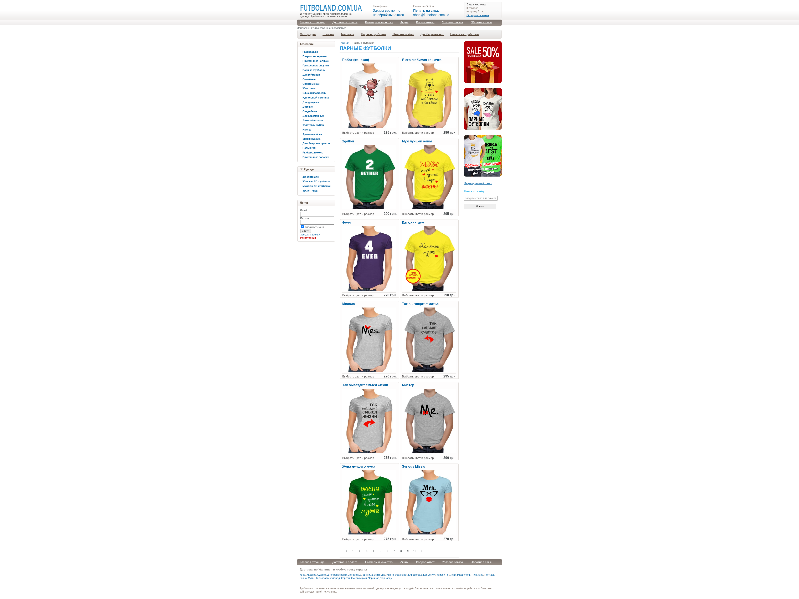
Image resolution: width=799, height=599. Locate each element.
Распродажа (310, 51)
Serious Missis (413, 466)
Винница (367, 574)
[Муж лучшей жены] (429, 208)
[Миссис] (369, 371)
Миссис (348, 304)
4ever (346, 222)
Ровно (303, 578)
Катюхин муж (413, 222)
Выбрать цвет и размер (358, 132)
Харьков (311, 574)
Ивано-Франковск (396, 574)
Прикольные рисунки (316, 65)
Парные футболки (373, 34)
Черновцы (386, 578)
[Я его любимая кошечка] (429, 127)
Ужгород (335, 578)
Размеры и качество (379, 22)
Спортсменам (311, 83)
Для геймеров (311, 74)
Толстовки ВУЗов (313, 125)
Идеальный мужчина (316, 97)
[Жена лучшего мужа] (369, 533)
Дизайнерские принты (316, 143)
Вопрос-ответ (425, 22)
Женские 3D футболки (316, 181)
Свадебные (310, 111)
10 (414, 551)
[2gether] (369, 208)
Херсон (345, 578)
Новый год (309, 148)
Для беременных (432, 34)
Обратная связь (481, 22)
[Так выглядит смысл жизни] (369, 452)
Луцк (453, 574)
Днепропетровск (337, 574)
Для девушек (311, 102)
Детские (308, 106)
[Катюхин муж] (429, 289)
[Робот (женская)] (369, 127)
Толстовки (347, 34)
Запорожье (354, 574)
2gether (348, 141)
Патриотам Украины (315, 56)
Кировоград (415, 574)
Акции (404, 22)
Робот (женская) (355, 60)
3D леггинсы (310, 190)
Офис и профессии (314, 93)
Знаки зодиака (311, 138)
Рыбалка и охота (313, 152)
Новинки (328, 34)
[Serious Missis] (429, 533)
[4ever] (369, 289)
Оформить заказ (477, 15)
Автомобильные (313, 120)
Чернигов (373, 578)
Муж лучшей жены (417, 141)
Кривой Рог (443, 574)
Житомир (379, 574)
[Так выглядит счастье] (429, 371)
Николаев (477, 574)
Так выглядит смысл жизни (365, 385)
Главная (344, 42)
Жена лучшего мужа (358, 466)
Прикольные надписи (316, 61)
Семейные (309, 79)
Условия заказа (452, 22)
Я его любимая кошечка (422, 60)
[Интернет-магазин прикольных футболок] (331, 8)
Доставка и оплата (344, 22)
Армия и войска (312, 134)
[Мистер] (429, 452)
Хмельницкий (359, 578)
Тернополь (322, 578)
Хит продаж (308, 34)
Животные (309, 88)
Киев (302, 574)
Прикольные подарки (316, 157)
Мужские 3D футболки (316, 186)
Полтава (489, 574)
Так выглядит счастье (420, 304)
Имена (307, 129)
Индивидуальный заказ (478, 183)
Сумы (311, 578)
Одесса (321, 574)
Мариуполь (463, 574)
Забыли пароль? (310, 234)
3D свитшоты (311, 177)
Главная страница (312, 22)
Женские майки (403, 34)
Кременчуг (429, 574)
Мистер (408, 385)
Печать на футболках (464, 34)
